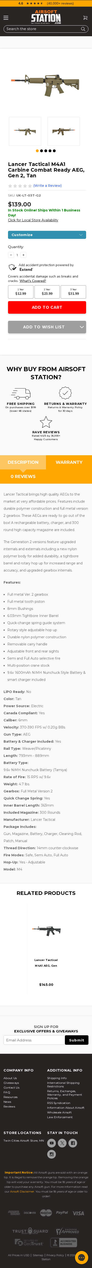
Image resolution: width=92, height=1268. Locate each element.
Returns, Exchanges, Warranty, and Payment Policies (64, 1094)
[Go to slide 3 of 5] (45, 150)
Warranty (69, 462)
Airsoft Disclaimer (22, 1191)
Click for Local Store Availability (33, 220)
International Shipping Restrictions (63, 1084)
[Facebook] (72, 1143)
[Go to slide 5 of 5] (54, 150)
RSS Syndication (59, 1103)
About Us (10, 1078)
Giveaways (11, 1083)
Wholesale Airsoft (59, 1112)
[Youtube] (51, 1143)
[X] (62, 1143)
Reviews (9, 1106)
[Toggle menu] (6, 17)
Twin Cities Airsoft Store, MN (24, 1140)
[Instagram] (51, 1154)
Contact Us (11, 1087)
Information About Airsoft (66, 1107)
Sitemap (38, 1255)
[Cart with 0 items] (83, 18)
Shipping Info (57, 1078)
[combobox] (46, 29)
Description (23, 462)
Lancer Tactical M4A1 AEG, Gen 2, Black (46, 965)
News (7, 1101)
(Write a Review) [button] (47, 185)
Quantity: (16, 247)
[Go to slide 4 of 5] (50, 150)
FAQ (7, 1092)
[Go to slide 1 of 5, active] (37, 151)
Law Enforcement (60, 1117)
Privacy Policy (55, 1255)
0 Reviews (23, 476)
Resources (11, 1097)
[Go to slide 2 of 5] (41, 150)
